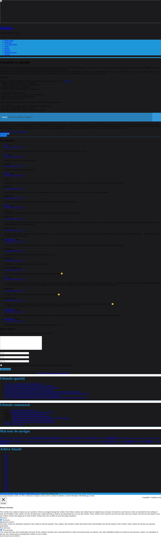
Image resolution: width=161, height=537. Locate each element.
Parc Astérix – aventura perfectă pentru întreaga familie (23, 384)
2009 (6, 488)
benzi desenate (16, 438)
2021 (6, 464)
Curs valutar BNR (10, 44)
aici (87, 496)
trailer (142, 441)
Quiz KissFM (87, 441)
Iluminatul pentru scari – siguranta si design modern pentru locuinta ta (28, 390)
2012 (6, 482)
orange (157, 438)
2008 (6, 490)
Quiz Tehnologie (98, 441)
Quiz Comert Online (27, 441)
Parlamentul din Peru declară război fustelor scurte (29, 414)
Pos (5, 145)
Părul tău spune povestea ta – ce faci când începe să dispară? (33, 420)
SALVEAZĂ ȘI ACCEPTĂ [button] (10, 536)
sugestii (123, 441)
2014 (6, 478)
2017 (6, 472)
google (103, 438)
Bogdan (7, 422)
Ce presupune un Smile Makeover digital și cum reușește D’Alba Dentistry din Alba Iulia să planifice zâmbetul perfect (45, 398)
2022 (6, 462)
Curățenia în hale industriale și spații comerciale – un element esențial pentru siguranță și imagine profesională (42, 392)
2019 (6, 468)
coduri (35, 437)
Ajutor (6, 46)
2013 (6, 480)
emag (75, 437)
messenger (136, 438)
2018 (6, 470)
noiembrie (141, 438)
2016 (6, 474)
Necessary (6, 520)
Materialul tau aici (10, 52)
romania (117, 441)
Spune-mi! (8, 42)
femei (88, 438)
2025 (6, 456)
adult (2, 438)
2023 (6, 460)
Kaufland (68, 81)
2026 (6, 454)
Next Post (3, 136)
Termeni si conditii (6, 494)
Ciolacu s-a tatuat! (18, 424)
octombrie (151, 438)
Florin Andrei (9, 239)
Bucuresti (28, 438)
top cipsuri (23, 132)
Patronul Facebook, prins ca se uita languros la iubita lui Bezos (32, 412)
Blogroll (7, 50)
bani (10, 438)
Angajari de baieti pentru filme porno (23, 410)
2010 (6, 486)
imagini (111, 437)
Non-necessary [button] (5, 528)
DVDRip (69, 438)
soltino (16, 132)
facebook (81, 438)
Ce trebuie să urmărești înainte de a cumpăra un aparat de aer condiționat (29, 386)
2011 (6, 484)
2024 (6, 458)
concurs (55, 437)
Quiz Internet (77, 441)
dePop (6, 173)
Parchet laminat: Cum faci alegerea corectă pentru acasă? (31, 416)
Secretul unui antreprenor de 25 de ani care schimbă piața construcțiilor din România (41, 418)
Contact (7, 54)
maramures (130, 438)
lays (12, 132)
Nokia (147, 438)
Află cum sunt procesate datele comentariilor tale (53, 373)
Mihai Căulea (9, 310)
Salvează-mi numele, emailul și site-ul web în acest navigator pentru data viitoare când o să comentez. (38, 365)
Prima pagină (8, 40)
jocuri (118, 438)
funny (98, 438)
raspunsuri (109, 441)
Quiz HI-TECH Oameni (65, 441)
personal (5, 441)
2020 (6, 466)
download (63, 438)
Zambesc (6, 28)
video (148, 441)
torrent (137, 441)
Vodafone (154, 441)
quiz (17, 441)
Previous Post (4, 134)
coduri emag (45, 437)
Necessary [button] (3, 518)
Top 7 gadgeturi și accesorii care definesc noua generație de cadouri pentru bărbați (32, 396)
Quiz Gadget (38, 441)
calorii (2, 132)
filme (93, 438)
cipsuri (7, 132)
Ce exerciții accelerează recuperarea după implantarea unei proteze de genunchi (31, 388)
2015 (6, 476)
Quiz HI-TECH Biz (49, 441)
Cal (5, 277)
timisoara (131, 441)
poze (13, 441)
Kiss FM (124, 438)
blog (23, 438)
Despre (6, 48)
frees (6, 155)
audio (6, 438)
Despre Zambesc (20, 494)
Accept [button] (91, 496)
